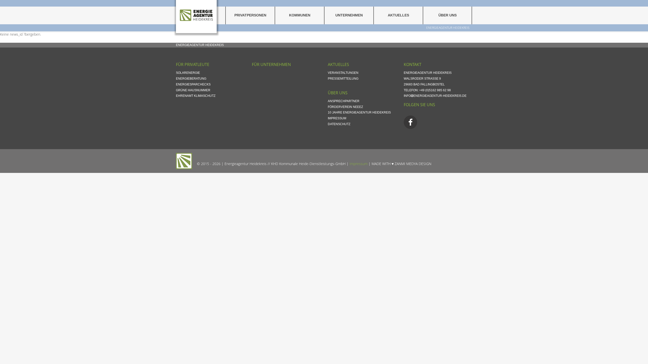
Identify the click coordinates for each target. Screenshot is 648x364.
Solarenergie (188, 73)
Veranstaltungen (343, 73)
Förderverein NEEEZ (345, 107)
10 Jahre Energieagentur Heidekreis (359, 112)
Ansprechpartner (343, 101)
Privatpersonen (250, 15)
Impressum (337, 118)
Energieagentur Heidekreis (448, 28)
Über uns (447, 15)
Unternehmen (349, 15)
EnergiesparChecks (193, 84)
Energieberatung (191, 78)
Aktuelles (398, 15)
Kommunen (299, 15)
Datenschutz (339, 124)
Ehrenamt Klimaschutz (195, 96)
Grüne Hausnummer (193, 90)
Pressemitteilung (343, 78)
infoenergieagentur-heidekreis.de (435, 96)
